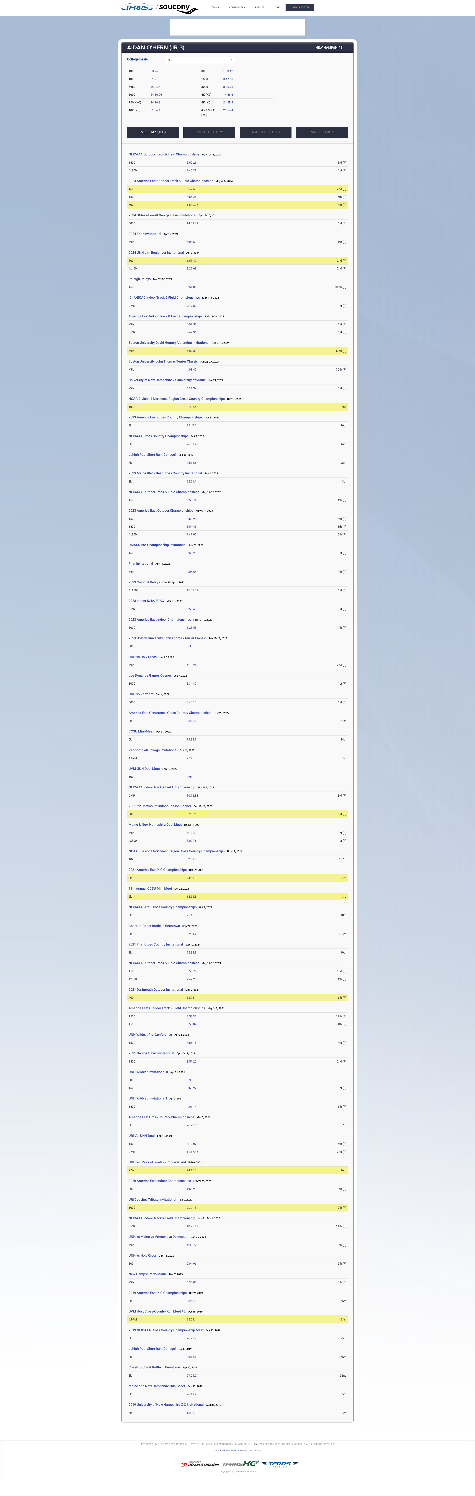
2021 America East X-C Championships (158, 870)
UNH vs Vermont (141, 694)
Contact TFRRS (247, 1443)
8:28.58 (191, 627)
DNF (189, 646)
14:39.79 (192, 223)
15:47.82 (192, 590)
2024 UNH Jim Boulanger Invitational (156, 252)
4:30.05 (191, 1282)
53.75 (154, 71)
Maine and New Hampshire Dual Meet (157, 1386)
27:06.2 (191, 1375)
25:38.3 (191, 952)
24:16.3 (155, 102)
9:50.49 (191, 609)
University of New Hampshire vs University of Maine (167, 380)
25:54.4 (228, 110)
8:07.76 (191, 840)
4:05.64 (191, 572)
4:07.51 (191, 324)
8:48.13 (191, 702)
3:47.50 (228, 79)
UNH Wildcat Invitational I (148, 1098)
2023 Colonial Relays (144, 582)
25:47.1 (191, 425)
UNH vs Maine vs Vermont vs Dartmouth (159, 1237)
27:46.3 (191, 758)
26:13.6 (191, 462)
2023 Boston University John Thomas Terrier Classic (167, 638)
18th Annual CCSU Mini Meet (150, 888)
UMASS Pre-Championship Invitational (157, 545)
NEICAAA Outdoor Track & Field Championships (164, 154)
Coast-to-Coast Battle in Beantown (154, 926)
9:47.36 (191, 332)
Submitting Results (225, 1443)
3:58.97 (191, 1088)
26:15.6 (191, 1357)
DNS (190, 777)
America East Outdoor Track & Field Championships (167, 1008)
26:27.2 (191, 1338)
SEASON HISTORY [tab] (266, 132)
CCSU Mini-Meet (141, 731)
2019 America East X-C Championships (158, 1293)
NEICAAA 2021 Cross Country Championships (163, 907)
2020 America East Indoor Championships (160, 1181)
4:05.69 (191, 242)
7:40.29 (191, 170)
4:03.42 (191, 369)
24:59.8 (228, 102)
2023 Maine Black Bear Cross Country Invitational (165, 473)
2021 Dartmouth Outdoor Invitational (156, 989)
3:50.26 (191, 553)
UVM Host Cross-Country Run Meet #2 (157, 1311)
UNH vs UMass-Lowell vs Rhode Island (157, 1162)
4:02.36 (155, 87)
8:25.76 (228, 87)
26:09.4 (191, 444)
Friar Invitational (141, 563)
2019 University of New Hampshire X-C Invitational (166, 1404)
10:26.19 (192, 1226)
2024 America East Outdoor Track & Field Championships (171, 181)
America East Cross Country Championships (161, 1117)
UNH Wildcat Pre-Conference (150, 1035)
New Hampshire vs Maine (148, 1274)
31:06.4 (155, 110)
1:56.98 (191, 1189)
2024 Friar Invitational (145, 234)
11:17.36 (192, 1152)
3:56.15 (191, 1043)
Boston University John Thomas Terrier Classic (163, 361)
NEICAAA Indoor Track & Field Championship (162, 787)
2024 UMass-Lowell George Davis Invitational (162, 215)
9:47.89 (191, 306)
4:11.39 (191, 388)
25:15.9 (191, 915)
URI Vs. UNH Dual (142, 1136)
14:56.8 (228, 94)
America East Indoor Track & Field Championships (166, 316)
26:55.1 (191, 1301)
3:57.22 (191, 1061)
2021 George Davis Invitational (151, 1053)
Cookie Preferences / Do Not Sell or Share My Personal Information (296, 1443)
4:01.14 (191, 1106)
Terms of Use (196, 1443)
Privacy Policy (149, 1443)
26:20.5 (191, 721)
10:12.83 (192, 795)
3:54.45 (191, 526)
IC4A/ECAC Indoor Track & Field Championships (164, 297)
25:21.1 (191, 481)
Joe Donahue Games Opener (150, 675)
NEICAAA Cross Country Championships (159, 436)
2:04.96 (191, 1263)
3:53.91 (191, 519)
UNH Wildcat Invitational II (148, 1072)
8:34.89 (191, 683)
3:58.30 (191, 1016)
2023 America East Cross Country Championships (165, 417)
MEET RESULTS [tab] (153, 132)
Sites (209, 1443)
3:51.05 (191, 287)
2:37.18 (155, 79)
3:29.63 (191, 268)
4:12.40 (191, 833)
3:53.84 (191, 1024)
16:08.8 (191, 1413)
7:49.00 (191, 534)
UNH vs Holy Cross (143, 657)
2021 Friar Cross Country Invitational (156, 944)
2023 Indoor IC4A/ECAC (146, 601)
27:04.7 (191, 934)
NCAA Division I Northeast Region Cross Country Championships (177, 399)
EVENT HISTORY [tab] (209, 132)
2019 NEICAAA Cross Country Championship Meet (166, 1330)
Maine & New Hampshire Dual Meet (155, 824)
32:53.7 (191, 859)
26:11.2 (191, 1394)
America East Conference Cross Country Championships (170, 713)
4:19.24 (191, 665)
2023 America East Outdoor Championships (161, 510)
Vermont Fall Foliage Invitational (153, 750)
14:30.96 (156, 94)
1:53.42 (228, 71)
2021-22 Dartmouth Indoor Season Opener (160, 806)
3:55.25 (191, 197)
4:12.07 (191, 1144)
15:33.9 (191, 739)
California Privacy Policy (173, 1443)
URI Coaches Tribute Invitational (153, 1199)
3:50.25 (191, 162)
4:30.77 (191, 1245)
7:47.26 (191, 979)
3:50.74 (191, 500)
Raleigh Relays (140, 279)
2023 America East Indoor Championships (160, 619)
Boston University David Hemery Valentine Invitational (169, 343)
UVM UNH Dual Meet (144, 769)
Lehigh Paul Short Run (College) (152, 455)
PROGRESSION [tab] (321, 132)
